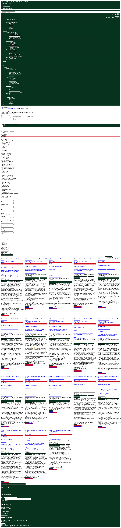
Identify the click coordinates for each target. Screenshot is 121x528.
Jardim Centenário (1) (7, 160)
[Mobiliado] (4, 236)
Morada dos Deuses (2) (7, 169)
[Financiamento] (4, 247)
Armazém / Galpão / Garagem (15, 56)
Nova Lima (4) (5, 172)
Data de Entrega (4, 230)
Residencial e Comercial (14, 54)
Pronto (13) (4, 147)
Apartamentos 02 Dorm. (14, 34)
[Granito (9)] (7, 242)
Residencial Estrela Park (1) (8, 179)
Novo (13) (4, 146)
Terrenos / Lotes (12, 58)
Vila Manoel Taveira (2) (7, 189)
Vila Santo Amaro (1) (7, 196)
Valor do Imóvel (4, 197)
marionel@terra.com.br (8, 8)
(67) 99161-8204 (7, 3)
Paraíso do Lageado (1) (7, 175)
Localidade (3, 151)
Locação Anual (9, 22)
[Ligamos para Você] (5, 107)
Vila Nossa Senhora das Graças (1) (10, 193)
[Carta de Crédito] (4, 250)
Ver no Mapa (3, 523)
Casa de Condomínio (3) (7, 140)
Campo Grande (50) (6, 153)
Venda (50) (4, 134)
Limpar (6, 254)
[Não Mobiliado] (4, 237)
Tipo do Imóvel (4, 135)
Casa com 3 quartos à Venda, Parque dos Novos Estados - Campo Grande (108, 340)
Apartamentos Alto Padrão (15, 38)
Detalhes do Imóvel (5, 239)
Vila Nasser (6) (5, 192)
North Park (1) (5, 171)
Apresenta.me (4, 524)
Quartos (2, 213)
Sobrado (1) (4, 143)
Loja (10, 52)
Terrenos (8, 57)
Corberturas (11, 39)
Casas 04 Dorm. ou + (13, 46)
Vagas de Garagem (5, 219)
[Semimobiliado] (4, 234)
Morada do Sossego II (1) (8, 168)
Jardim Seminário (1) (6, 164)
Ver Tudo (15, 22)
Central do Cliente (5, 507)
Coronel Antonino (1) (7, 158)
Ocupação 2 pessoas (13, 33)
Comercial (11, 27)
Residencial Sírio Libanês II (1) (9, 181)
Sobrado (11, 26)
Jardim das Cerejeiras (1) (7, 161)
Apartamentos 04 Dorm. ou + (15, 37)
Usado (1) (4, 150)
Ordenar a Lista (4, 252)
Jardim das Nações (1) (7, 162)
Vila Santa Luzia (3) (6, 195)
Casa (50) (4, 139)
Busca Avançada (108, 256)
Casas (10, 24)
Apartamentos (12, 23)
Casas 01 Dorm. (12, 42)
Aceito (13, 113)
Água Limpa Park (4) (7, 154)
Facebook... (3, 492)
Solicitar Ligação (4, 500)
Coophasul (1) (5, 157)
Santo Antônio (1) (6, 183)
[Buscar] (1, 12)
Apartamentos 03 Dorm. (14, 36)
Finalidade (3, 132)
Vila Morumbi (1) (6, 190)
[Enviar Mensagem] (27, 119)
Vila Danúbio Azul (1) (7, 188)
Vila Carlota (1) (5, 186)
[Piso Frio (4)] (7, 244)
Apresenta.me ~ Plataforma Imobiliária (9, 525)
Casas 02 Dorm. (12, 43)
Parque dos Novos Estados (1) (9, 178)
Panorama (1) (5, 174)
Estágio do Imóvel (5, 144)
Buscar (2, 254)
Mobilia (2, 233)
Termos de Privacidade (5, 113)
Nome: (2, 497)
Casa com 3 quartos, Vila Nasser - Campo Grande (85, 274)
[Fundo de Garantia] (4, 249)
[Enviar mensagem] (32, 116)
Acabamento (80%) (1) (7, 149)
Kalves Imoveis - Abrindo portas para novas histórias (12, 10)
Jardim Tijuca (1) (6, 165)
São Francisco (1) (6, 185)
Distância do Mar (4, 204)
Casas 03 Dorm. (12, 44)
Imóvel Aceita (4, 246)
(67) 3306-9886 (6, 6)
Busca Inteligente (4, 130)
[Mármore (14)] (7, 243)
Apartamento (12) (6, 138)
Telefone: (3, 498)
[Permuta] (4, 248)
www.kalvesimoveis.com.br (14, 526)
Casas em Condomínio (14, 47)
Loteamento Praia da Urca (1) (8, 167)
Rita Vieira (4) (5, 182)
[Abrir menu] (1, 63)
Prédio (10, 53)
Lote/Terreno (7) (6, 142)
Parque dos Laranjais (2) (7, 176)
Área (2, 221)
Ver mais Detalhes (5, 315)
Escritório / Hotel (13, 51)
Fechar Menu (9, 29)
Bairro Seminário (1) (6, 156)
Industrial (11, 28)
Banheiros (3, 216)
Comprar (2, 314)
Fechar (11, 254)
